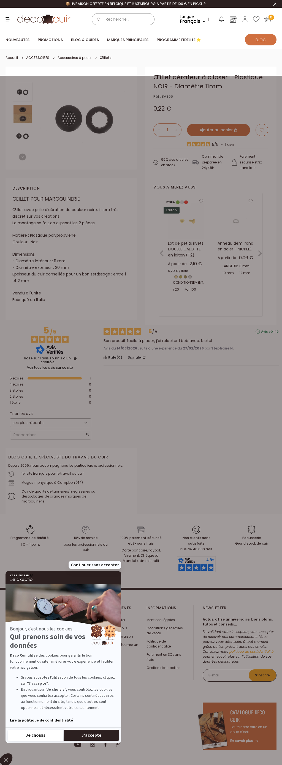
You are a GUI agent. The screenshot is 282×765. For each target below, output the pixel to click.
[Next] (22, 157)
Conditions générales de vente (165, 630)
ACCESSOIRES (37, 57)
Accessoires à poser (74, 57)
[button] (221, 20)
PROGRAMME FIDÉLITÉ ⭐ (179, 39)
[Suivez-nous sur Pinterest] (118, 744)
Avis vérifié (269, 331)
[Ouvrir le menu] (8, 19)
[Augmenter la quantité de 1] (178, 130)
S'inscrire (262, 675)
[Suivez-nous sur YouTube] (78, 744)
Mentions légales (161, 620)
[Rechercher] (99, 19)
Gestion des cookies (163, 667)
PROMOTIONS (50, 39)
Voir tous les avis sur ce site (50, 368)
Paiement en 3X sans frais (164, 657)
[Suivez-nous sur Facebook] (105, 744)
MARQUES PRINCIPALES (127, 39)
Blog (261, 40)
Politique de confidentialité (159, 644)
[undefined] (75, 358)
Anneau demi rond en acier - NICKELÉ (235, 246)
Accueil (12, 57)
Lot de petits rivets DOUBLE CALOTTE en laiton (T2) (186, 249)
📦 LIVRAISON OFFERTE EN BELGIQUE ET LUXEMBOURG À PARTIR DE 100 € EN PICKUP (136, 3)
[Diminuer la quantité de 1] (157, 130)
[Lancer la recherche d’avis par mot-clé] (87, 434)
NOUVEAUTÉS (17, 39)
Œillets (106, 57)
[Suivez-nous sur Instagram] (92, 744)
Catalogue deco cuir (247, 716)
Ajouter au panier (217, 130)
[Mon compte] (245, 19)
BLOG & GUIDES (85, 39)
